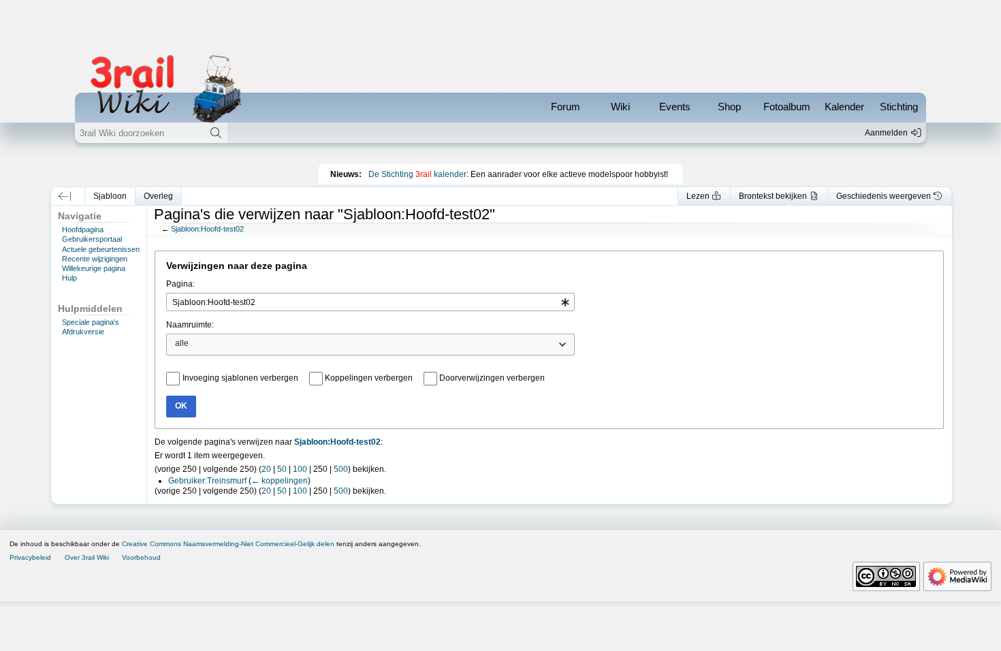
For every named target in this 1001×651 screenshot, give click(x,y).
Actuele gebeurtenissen (101, 249)
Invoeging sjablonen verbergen (240, 378)
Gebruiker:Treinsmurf (207, 481)
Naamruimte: (190, 325)
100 (300, 469)
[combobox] (370, 302)
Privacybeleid (30, 557)
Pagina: (180, 284)
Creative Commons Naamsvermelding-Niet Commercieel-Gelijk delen (228, 543)
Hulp (69, 278)
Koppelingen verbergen (369, 378)
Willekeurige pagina (93, 268)
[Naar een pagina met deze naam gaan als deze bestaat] (216, 133)
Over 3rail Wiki (87, 557)
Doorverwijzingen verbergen (492, 378)
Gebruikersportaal (92, 239)
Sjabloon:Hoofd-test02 (207, 229)
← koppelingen (279, 481)
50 (282, 469)
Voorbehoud (141, 557)
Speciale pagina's (90, 322)
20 (266, 469)
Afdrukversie (83, 332)
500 (341, 469)
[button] (65, 196)
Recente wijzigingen (94, 259)
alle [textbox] (182, 343)
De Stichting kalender (417, 174)
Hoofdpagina (83, 229)
